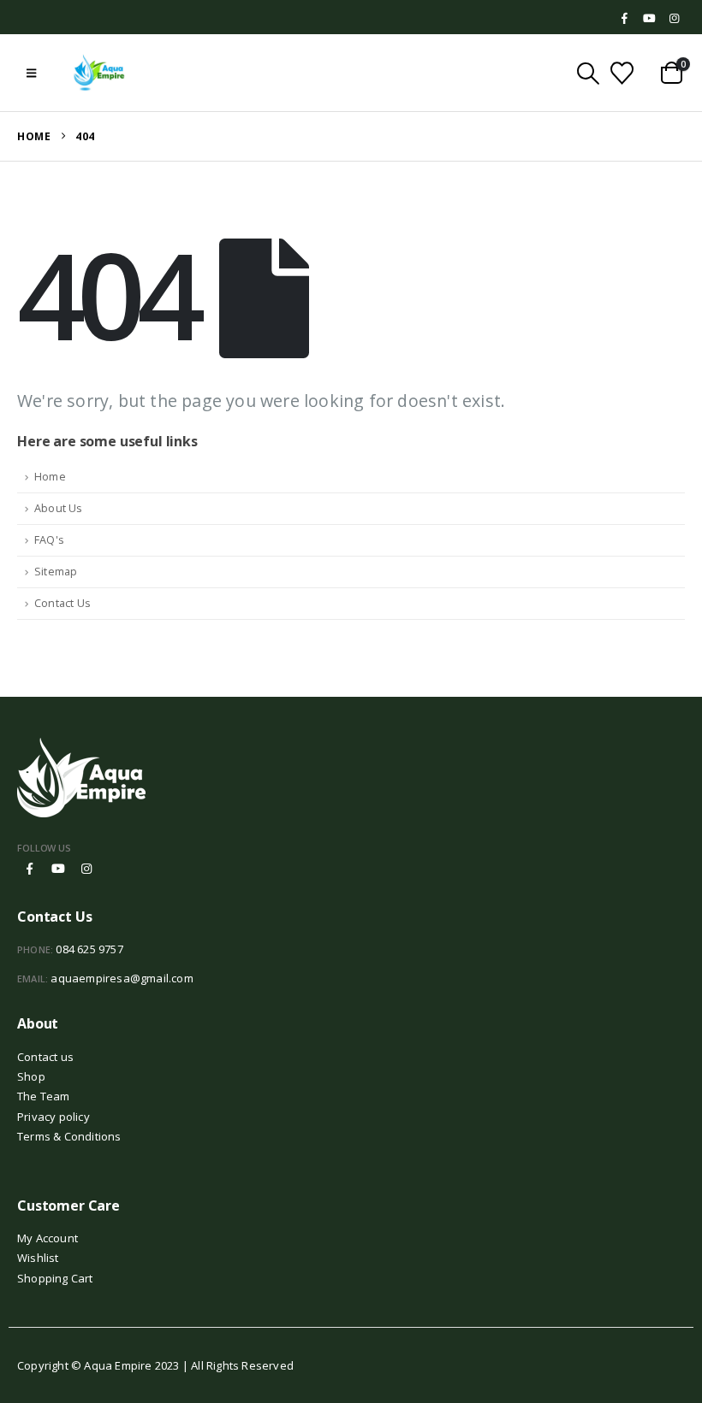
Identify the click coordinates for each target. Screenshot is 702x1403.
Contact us (45, 1056)
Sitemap (55, 571)
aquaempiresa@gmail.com (122, 978)
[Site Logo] (99, 72)
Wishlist (38, 1257)
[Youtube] (650, 19)
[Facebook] (625, 19)
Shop (31, 1076)
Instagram (86, 868)
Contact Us (62, 603)
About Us (58, 508)
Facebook (30, 868)
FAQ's (49, 540)
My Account (47, 1238)
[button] (31, 72)
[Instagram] (674, 19)
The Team (43, 1096)
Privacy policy (53, 1116)
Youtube (58, 868)
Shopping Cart (55, 1278)
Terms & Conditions (69, 1136)
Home (50, 476)
